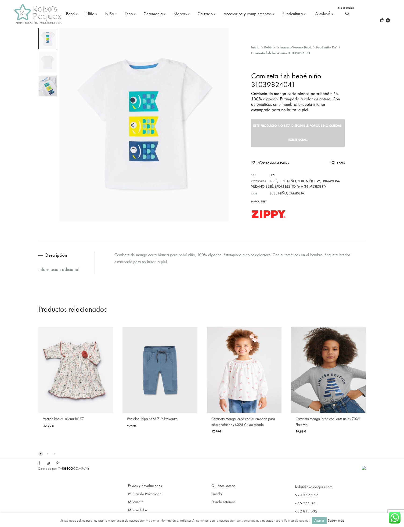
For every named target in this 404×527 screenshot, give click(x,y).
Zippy (264, 201)
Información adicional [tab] (58, 269)
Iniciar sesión (345, 8)
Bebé (70, 13)
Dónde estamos (223, 502)
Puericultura (292, 13)
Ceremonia (153, 13)
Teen (129, 13)
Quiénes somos (223, 485)
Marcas (180, 13)
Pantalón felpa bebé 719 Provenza (152, 419)
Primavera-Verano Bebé (293, 47)
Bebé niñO (287, 181)
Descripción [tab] (56, 255)
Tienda (216, 494)
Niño (109, 13)
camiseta (296, 193)
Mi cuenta (136, 502)
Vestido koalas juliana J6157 (63, 419)
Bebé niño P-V (326, 47)
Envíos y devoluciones (145, 485)
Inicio (255, 47)
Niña (90, 13)
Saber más (336, 520)
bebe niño (278, 193)
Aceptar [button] (319, 520)
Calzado (205, 13)
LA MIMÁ (322, 13)
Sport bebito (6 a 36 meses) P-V (300, 186)
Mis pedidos (137, 510)
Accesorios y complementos (248, 13)
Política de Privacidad (145, 494)
